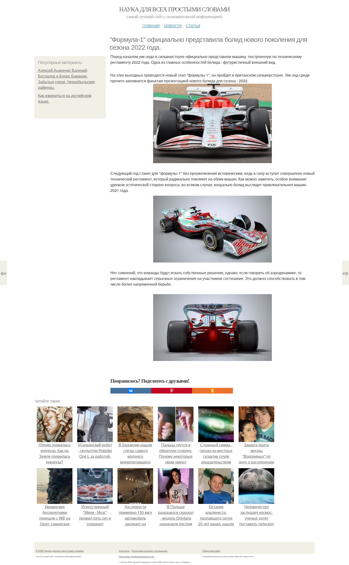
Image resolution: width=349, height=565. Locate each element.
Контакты (124, 550)
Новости (173, 25)
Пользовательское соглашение (150, 550)
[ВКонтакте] (130, 391)
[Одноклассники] (212, 391)
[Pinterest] (171, 391)
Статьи (193, 25)
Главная (151, 25)
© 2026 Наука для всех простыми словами (60, 550)
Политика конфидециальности (136, 556)
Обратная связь (211, 550)
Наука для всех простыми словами (174, 9)
